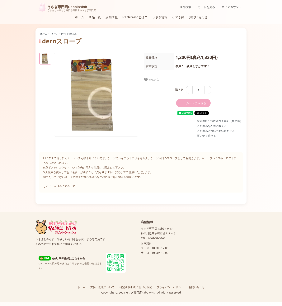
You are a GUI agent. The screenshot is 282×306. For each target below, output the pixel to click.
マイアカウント (232, 7)
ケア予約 (178, 17)
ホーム (79, 17)
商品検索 (185, 7)
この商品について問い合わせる (216, 131)
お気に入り (155, 80)
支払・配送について (102, 287)
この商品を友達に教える (212, 126)
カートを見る (206, 7)
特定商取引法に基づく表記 (136, 287)
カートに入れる (196, 103)
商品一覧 (95, 17)
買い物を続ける (206, 135)
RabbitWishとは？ (135, 17)
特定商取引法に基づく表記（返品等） (220, 121)
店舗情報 (112, 17)
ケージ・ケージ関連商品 (64, 33)
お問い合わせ (198, 17)
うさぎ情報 (159, 17)
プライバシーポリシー (170, 287)
